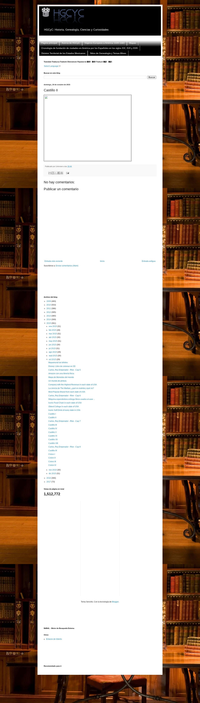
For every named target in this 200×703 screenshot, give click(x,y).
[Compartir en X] (55, 173)
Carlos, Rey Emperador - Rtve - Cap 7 (64, 421)
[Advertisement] (101, 284)
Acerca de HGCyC (71, 43)
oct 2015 (53, 359)
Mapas (132, 43)
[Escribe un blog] (52, 173)
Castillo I (52, 414)
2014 (49, 319)
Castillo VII (53, 439)
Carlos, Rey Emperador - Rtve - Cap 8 (64, 447)
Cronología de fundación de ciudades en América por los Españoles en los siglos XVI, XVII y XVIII (89, 48)
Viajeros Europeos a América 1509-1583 (105, 43)
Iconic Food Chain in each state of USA (65, 403)
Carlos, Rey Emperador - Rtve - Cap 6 (64, 396)
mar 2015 (53, 334)
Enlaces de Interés (54, 639)
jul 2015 (52, 348)
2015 (49, 323)
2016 (49, 478)
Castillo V (52, 432)
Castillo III (52, 425)
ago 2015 (53, 352)
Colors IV (52, 465)
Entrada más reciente (54, 261)
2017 (49, 482)
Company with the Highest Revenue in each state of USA (72, 385)
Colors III (52, 461)
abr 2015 (53, 337)
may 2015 (53, 341)
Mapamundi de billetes (58, 362)
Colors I (51, 454)
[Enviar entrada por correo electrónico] (67, 173)
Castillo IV (52, 428)
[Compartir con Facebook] (58, 173)
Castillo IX (52, 451)
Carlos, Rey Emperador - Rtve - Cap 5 (64, 370)
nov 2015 (53, 470)
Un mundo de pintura (57, 381)
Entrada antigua (148, 261)
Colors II (51, 458)
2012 (49, 312)
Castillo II (52, 417)
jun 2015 (53, 345)
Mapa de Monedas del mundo (61, 377)
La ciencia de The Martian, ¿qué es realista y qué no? (71, 388)
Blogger (115, 602)
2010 (49, 305)
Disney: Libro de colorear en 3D (61, 366)
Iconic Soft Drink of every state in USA (64, 410)
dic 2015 (53, 473)
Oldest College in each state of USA (63, 406)
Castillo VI (52, 436)
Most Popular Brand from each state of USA (66, 392)
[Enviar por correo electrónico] (49, 173)
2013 (49, 316)
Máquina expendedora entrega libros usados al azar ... (71, 399)
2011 (49, 308)
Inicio (102, 261)
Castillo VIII (53, 443)
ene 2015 (53, 326)
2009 (49, 301)
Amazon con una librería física (61, 373)
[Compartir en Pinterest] (61, 173)
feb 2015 (53, 330)
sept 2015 (53, 356)
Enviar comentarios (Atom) (67, 266)
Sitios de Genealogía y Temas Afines (108, 53)
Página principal (49, 43)
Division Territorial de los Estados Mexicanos (63, 53)
